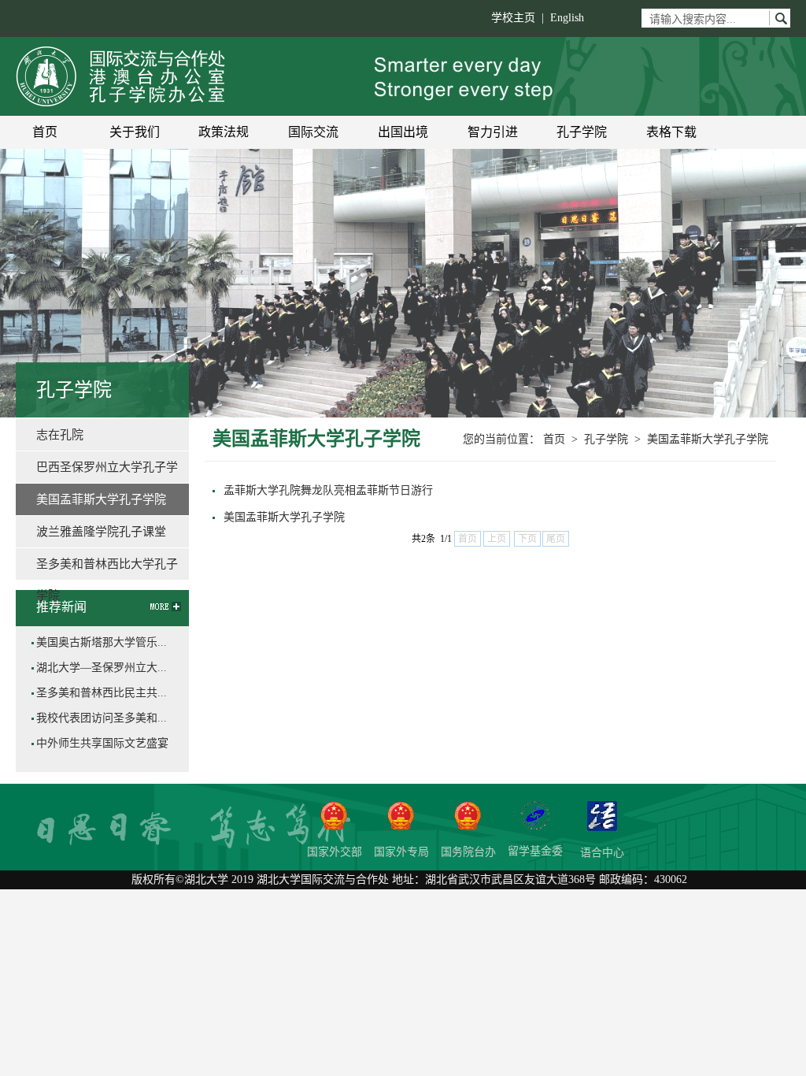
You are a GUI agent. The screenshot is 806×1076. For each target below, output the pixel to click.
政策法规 (223, 132)
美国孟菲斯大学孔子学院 (707, 439)
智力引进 (493, 132)
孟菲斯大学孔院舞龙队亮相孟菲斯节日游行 (328, 490)
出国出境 (403, 132)
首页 (44, 132)
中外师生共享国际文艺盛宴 (102, 743)
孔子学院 (581, 132)
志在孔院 (59, 435)
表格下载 (671, 132)
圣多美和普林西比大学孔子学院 (107, 569)
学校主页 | (520, 18)
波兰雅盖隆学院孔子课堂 (101, 531)
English (567, 18)
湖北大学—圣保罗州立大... (101, 667)
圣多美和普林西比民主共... (101, 693)
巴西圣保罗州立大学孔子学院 (107, 472)
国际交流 (313, 132)
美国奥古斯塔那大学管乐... (101, 642)
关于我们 (134, 132)
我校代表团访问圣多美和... (101, 718)
